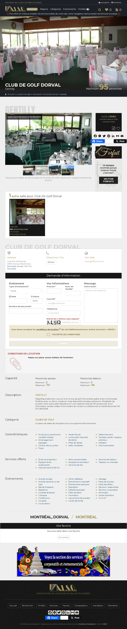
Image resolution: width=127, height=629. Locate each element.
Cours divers (44, 503)
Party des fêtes (105, 484)
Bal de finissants (45, 487)
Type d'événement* (19, 286)
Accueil (13, 605)
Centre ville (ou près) (48, 445)
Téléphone (52, 309)
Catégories (55, 9)
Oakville (13, 227)
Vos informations (58, 283)
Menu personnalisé (77, 459)
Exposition (73, 487)
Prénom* (51, 286)
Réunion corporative (108, 490)
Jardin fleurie (74, 434)
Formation (73, 495)
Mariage (102, 479)
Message (90, 283)
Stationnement (106, 434)
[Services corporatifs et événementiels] (63, 561)
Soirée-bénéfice (106, 495)
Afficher (51, 262)
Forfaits (82, 9)
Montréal (14, 232)
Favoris (66, 605)
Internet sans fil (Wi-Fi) (49, 467)
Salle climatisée (75, 445)
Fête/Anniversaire (76, 490)
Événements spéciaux (78, 484)
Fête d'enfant (74, 492)
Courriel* (51, 299)
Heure (35, 296)
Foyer (41, 448)
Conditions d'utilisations (86, 624)
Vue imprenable (106, 445)
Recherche (27, 605)
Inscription (105, 2)
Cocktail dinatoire (46, 492)
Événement (16, 283)
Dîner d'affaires (75, 479)
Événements (69, 9)
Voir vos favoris (63, 537)
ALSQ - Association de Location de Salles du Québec (15, 9)
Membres (117, 2)
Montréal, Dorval (18, 234)
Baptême (43, 490)
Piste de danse (75, 443)
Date (13, 296)
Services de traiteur (108, 459)
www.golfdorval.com (94, 261)
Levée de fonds (75, 501)
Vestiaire (102, 443)
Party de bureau (106, 481)
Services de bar (75, 465)
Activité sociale (45, 479)
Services (54, 605)
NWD (105, 624)
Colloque (42, 495)
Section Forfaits (108, 180)
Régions (44, 9)
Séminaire (103, 492)
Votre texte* (90, 286)
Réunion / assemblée (109, 487)
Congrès (42, 501)
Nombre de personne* (20, 306)
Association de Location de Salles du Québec (23, 2)
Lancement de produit (79, 498)
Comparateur (81, 605)
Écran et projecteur (47, 459)
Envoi (63, 343)
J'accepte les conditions (65, 334)
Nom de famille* (69, 287)
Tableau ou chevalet (108, 462)
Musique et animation (78, 462)
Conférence (44, 498)
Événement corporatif (78, 481)
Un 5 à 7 (102, 498)
